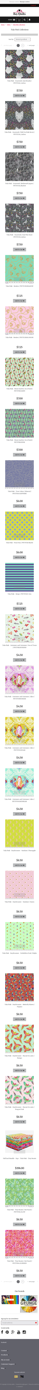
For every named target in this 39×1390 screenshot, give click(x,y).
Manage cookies (14, 1)
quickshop (19, 74)
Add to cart (19, 95)
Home (3, 24)
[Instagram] (24, 1332)
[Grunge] (29, 1304)
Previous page (8, 45)
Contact (33, 5)
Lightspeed (24, 1384)
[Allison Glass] (10, 1299)
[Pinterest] (7, 1332)
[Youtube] (18, 1332)
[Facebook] (2, 1332)
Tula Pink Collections (19, 24)
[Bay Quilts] (19, 12)
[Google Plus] (13, 1332)
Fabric (9, 24)
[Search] (24, 20)
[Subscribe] (19, 1322)
